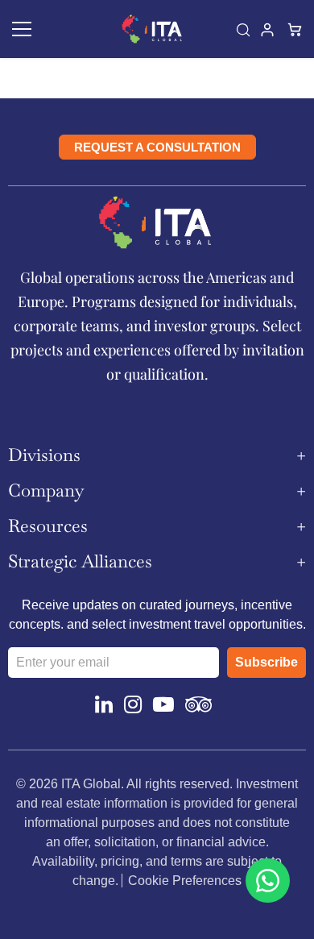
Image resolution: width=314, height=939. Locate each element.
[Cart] (296, 29)
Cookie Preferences (185, 880)
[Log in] (269, 29)
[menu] (21, 29)
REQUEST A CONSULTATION (157, 147)
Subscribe (266, 662)
